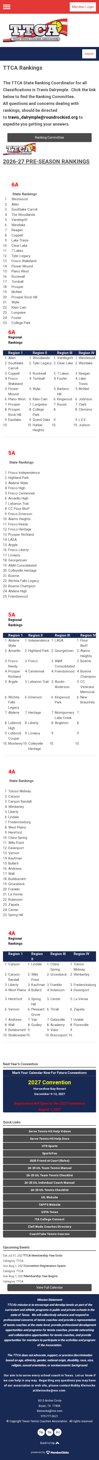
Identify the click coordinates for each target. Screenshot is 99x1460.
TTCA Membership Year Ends (43, 1255)
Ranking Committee (49, 137)
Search (89, 53)
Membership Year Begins (41, 1276)
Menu (6, 6)
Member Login (83, 7)
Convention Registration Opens (45, 1266)
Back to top (47, 1443)
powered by (38, 1452)
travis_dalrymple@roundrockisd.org (43, 117)
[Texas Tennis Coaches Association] (49, 30)
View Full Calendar (49, 1287)
